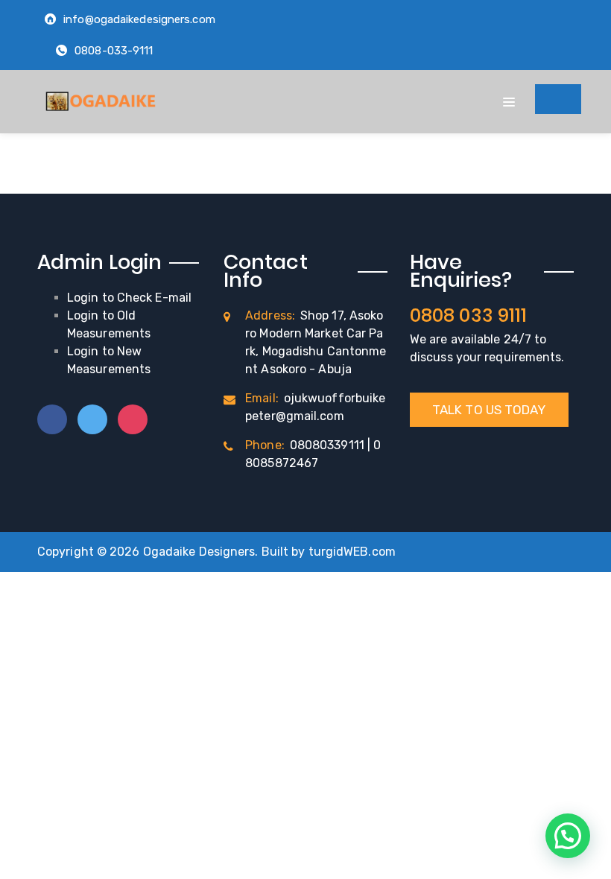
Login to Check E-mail (129, 298)
